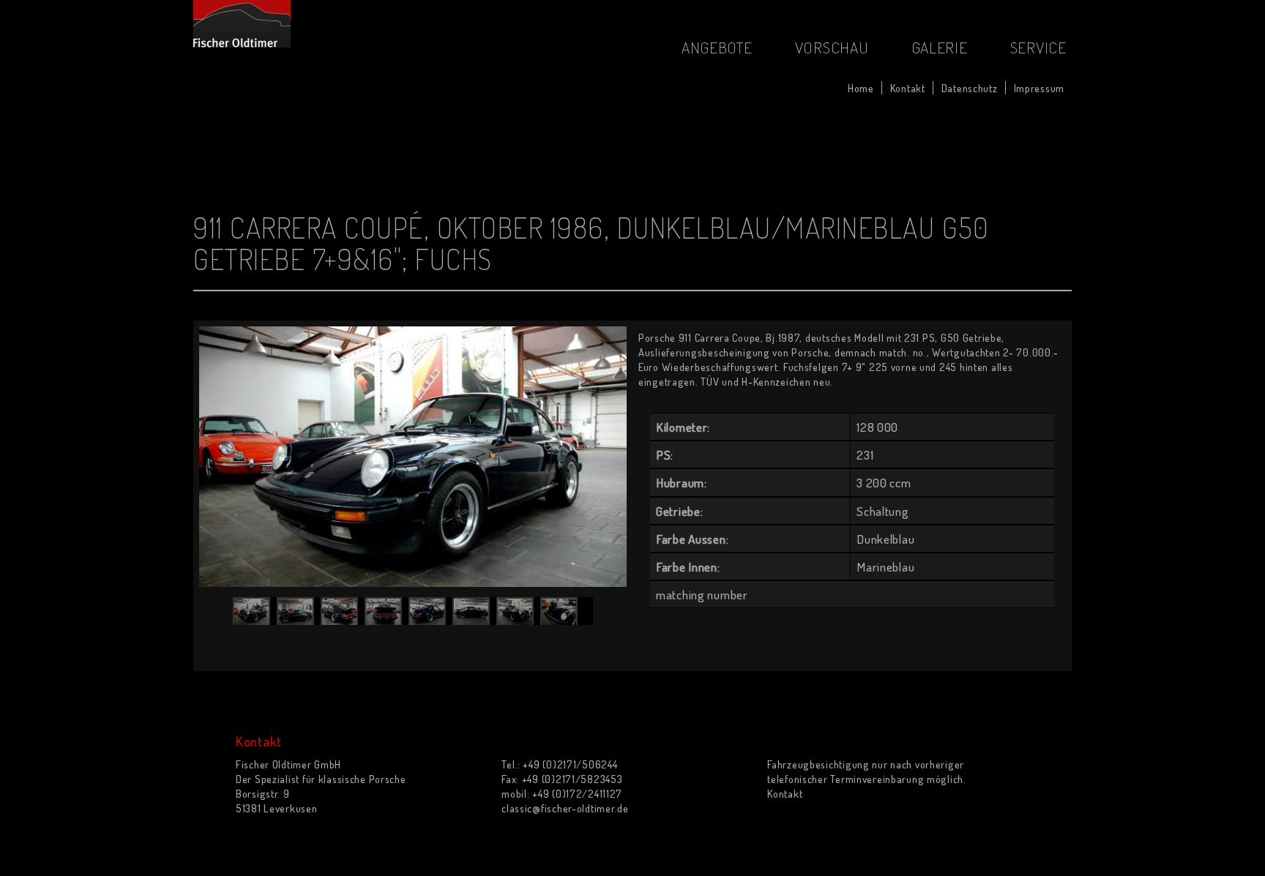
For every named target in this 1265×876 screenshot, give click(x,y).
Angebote (717, 47)
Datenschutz (969, 87)
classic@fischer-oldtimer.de (564, 808)
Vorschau (832, 47)
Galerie (939, 47)
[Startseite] (242, 24)
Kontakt (907, 87)
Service (1038, 47)
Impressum (1039, 87)
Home (861, 87)
